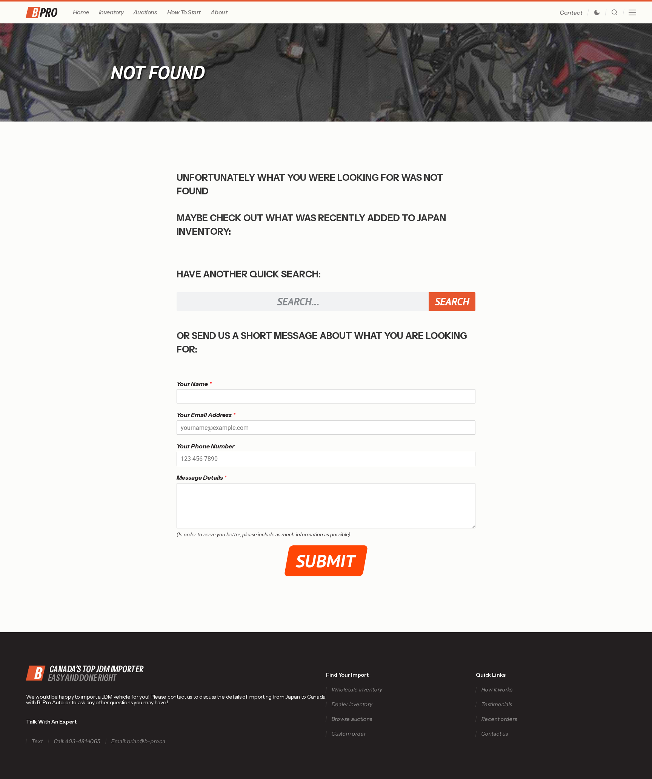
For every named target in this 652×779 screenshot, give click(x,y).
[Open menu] (632, 12)
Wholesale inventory (357, 690)
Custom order (348, 734)
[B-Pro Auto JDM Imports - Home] (48, 12)
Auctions (145, 12)
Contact (571, 12)
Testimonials (497, 704)
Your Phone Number (205, 446)
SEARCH (452, 301)
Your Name (194, 384)
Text (37, 741)
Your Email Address (206, 415)
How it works (497, 690)
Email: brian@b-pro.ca (138, 741)
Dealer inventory (352, 704)
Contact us (495, 734)
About (219, 12)
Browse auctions (351, 719)
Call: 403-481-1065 (77, 741)
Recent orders (499, 719)
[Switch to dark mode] (596, 12)
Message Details (202, 477)
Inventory (111, 12)
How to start (184, 12)
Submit (326, 561)
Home (81, 12)
